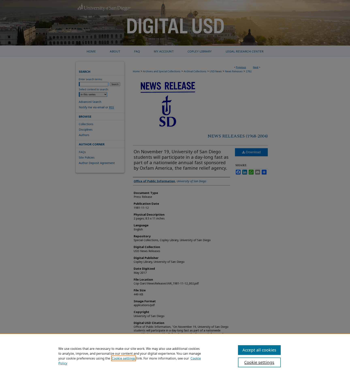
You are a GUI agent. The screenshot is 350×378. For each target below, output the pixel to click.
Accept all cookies (259, 350)
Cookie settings (123, 358)
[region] (175, 355)
